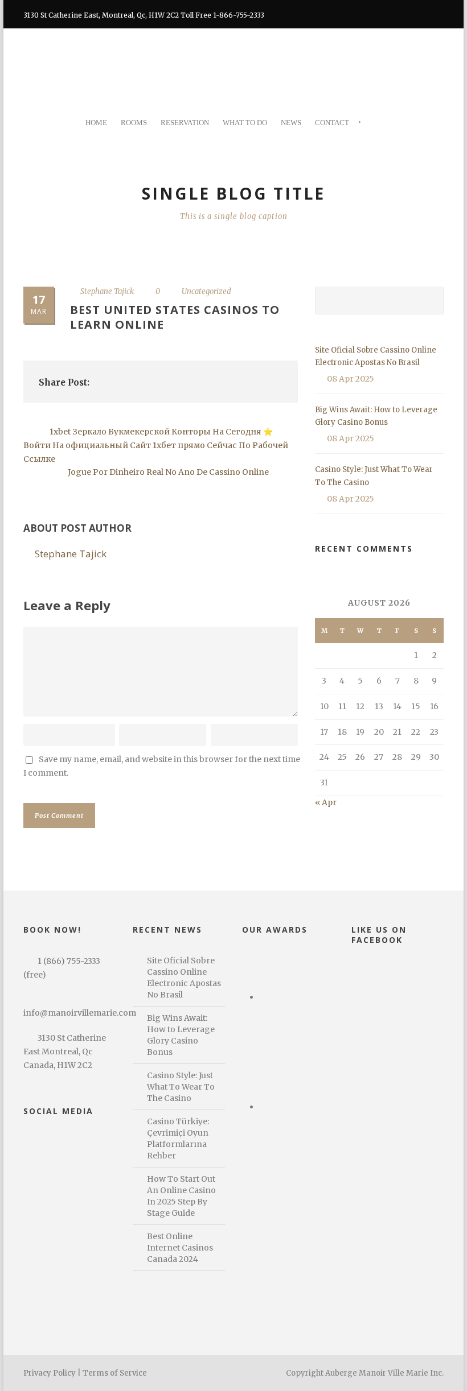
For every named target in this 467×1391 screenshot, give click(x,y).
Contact (332, 122)
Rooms (134, 122)
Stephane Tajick (107, 291)
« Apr (326, 802)
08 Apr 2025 (350, 379)
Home (96, 122)
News (291, 122)
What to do (245, 122)
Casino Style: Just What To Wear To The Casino (181, 1086)
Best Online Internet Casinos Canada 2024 (180, 1247)
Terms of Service (115, 1373)
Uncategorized (206, 291)
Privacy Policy (49, 1373)
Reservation (185, 122)
